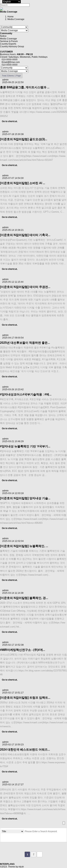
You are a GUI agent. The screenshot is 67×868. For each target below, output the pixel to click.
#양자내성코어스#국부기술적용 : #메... (25, 394)
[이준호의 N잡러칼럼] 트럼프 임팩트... (25, 697)
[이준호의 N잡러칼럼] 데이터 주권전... (25, 286)
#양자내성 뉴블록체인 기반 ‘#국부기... (25, 446)
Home (10, 16)
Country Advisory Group (12, 46)
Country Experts (8, 44)
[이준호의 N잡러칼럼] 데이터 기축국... (25, 235)
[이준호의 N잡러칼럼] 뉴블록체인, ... (24, 546)
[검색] (4, 838)
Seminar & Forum (9, 41)
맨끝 (39, 854)
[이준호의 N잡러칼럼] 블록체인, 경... (24, 598)
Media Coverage (8, 38)
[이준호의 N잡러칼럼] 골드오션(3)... (23, 139)
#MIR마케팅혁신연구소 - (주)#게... (22, 649)
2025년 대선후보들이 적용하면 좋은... (25, 342)
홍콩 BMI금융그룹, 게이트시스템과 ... (24, 87)
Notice (3, 36)
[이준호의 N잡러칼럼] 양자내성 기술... (25, 498)
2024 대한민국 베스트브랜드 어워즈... (25, 749)
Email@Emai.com (11, 62)
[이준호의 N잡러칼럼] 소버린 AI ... (22, 183)
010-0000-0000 (9, 59)
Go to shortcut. (9, 121)
